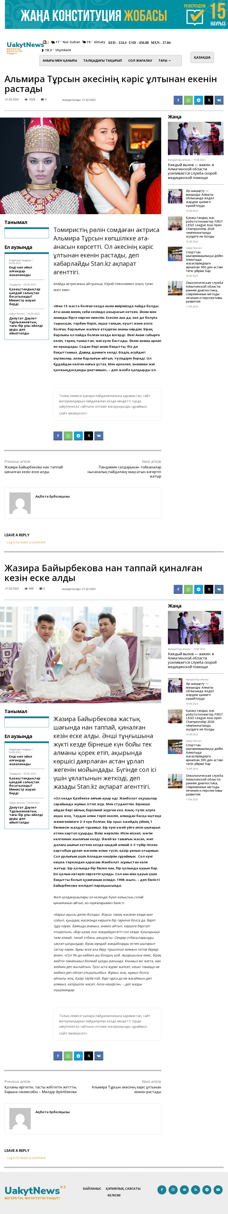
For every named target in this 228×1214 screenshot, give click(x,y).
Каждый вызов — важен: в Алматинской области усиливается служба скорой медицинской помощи (192, 171)
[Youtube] (218, 1189)
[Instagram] (173, 1189)
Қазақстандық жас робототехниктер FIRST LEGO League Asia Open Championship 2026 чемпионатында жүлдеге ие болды (204, 227)
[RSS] (195, 1189)
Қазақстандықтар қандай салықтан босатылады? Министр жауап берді (24, 296)
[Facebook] (178, 100)
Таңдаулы (15, 284)
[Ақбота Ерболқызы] (20, 503)
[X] (208, 100)
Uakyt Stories (17, 313)
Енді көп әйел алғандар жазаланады (20, 271)
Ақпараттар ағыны (179, 160)
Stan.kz (101, 263)
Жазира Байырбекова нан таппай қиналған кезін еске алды (33, 469)
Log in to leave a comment (26, 542)
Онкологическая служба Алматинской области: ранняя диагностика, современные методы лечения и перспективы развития (204, 292)
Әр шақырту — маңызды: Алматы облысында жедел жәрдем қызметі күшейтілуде (200, 198)
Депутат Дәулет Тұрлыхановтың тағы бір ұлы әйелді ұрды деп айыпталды (26, 325)
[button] (44, 42)
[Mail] (184, 1189)
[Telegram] (198, 100)
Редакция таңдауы (20, 260)
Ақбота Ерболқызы (52, 496)
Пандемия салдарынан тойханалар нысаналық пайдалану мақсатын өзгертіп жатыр (124, 472)
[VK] (219, 100)
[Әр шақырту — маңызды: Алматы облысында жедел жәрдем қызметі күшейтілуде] (175, 196)
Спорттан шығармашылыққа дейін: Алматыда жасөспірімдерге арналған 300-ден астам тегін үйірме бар (204, 261)
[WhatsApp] (188, 100)
